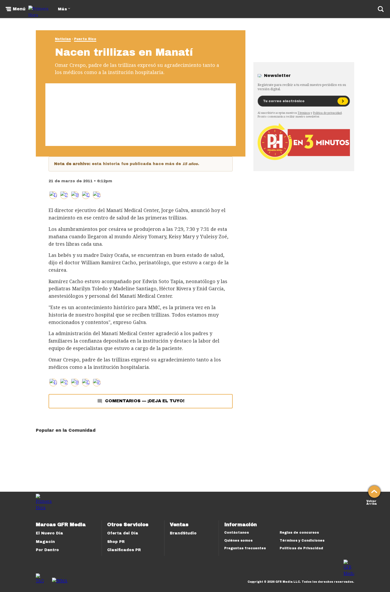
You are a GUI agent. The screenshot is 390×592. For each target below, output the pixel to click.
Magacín (45, 542)
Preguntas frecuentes (245, 548)
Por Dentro (47, 550)
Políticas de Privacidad (301, 548)
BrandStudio (183, 533)
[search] (381, 9)
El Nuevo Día (49, 533)
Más (62, 9)
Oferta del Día (122, 533)
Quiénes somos (238, 540)
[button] (64, 195)
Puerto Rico (85, 39)
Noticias (63, 39)
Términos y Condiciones (302, 540)
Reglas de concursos (299, 532)
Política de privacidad (327, 113)
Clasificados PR (124, 550)
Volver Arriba (371, 502)
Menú (19, 9)
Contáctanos (236, 532)
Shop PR (116, 542)
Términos (304, 113)
